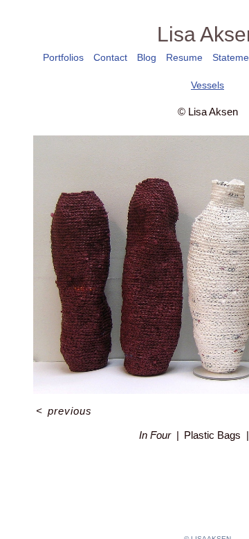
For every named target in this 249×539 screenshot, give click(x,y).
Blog (146, 57)
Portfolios (63, 57)
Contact (110, 57)
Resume (184, 57)
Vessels (207, 85)
